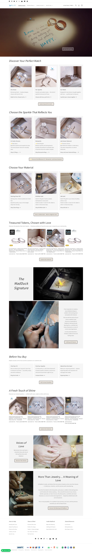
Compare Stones (39, 375)
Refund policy (27, 549)
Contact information (48, 549)
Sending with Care (13, 524)
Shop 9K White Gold (40, 207)
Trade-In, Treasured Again (33, 529)
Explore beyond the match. (46, 104)
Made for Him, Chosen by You (18, 97)
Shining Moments (68, 527)
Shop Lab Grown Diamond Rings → (68, 152)
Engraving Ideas (64, 375)
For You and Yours (68, 49)
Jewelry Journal (12, 531)
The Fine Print (31, 534)
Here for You (11, 534)
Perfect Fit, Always (32, 527)
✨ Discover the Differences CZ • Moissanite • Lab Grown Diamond (46, 159)
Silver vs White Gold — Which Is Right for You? (46, 214)
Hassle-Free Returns (13, 527)
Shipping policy (41, 549)
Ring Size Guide (14, 375)
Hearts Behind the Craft (51, 529)
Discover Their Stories (21, 460)
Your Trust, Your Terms (32, 531)
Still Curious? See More (46, 382)
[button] (31, 5)
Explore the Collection (46, 259)
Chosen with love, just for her (42, 97)
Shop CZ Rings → (15, 152)
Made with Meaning (50, 524)
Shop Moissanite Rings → (41, 152)
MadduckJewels (14, 549)
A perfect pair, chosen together (67, 97)
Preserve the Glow (13, 529)
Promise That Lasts (32, 524)
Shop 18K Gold (63, 207)
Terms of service (34, 549)
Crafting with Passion (71, 342)
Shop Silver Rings (15, 207)
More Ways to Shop (69, 529)
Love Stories (67, 524)
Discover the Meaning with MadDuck (58, 508)
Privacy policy (21, 549)
